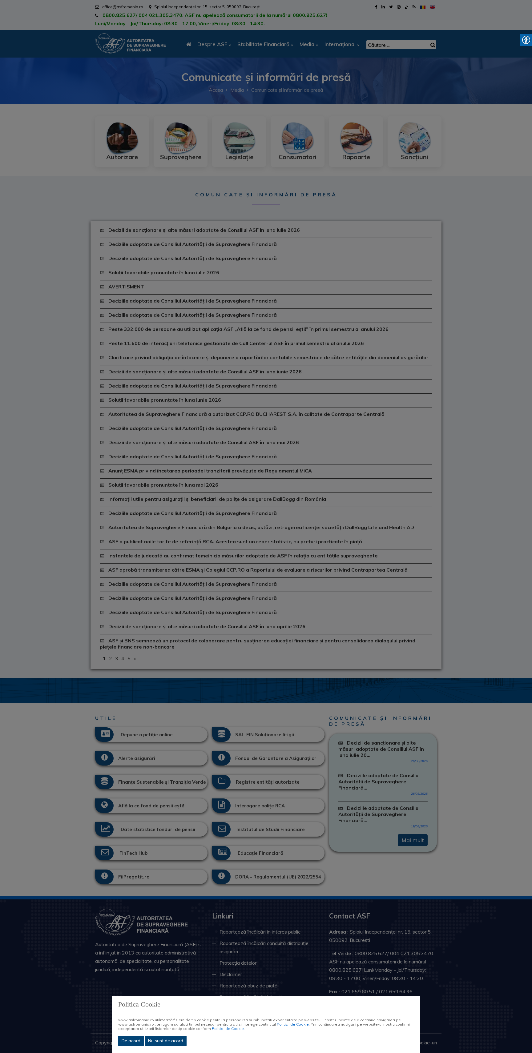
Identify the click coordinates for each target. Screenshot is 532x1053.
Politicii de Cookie (293, 1024)
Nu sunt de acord (165, 1040)
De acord (131, 1040)
